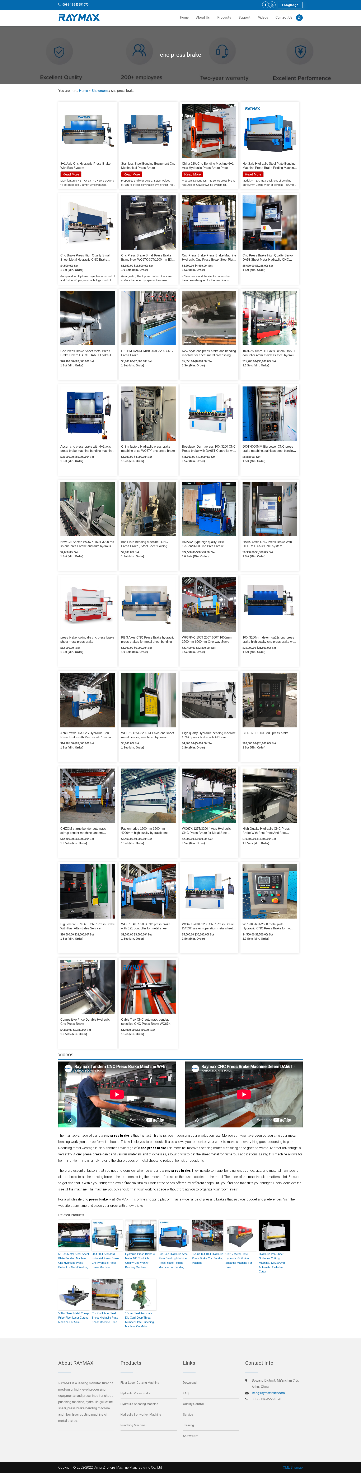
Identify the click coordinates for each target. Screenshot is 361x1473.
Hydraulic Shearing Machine (139, 1404)
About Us (203, 17)
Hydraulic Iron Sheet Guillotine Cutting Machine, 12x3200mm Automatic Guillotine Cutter (272, 1262)
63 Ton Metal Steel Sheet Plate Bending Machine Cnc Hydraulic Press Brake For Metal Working (73, 1260)
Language (290, 5)
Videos (263, 17)
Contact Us (284, 17)
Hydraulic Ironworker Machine (141, 1414)
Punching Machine (133, 1425)
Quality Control (193, 1404)
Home (184, 17)
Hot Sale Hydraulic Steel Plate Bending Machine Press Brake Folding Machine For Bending (173, 1260)
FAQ (186, 1393)
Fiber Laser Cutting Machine (140, 1383)
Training (188, 1425)
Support (244, 17)
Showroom (100, 90)
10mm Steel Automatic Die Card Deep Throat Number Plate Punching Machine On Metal (139, 1320)
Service (188, 1414)
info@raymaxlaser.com (268, 1393)
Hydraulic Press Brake (135, 1393)
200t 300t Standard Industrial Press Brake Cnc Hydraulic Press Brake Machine (105, 1260)
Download (190, 1383)
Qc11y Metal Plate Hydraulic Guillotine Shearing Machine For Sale (238, 1260)
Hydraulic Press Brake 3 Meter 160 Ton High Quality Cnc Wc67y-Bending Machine (140, 1260)
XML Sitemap (293, 1467)
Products (224, 17)
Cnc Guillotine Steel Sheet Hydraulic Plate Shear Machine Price (105, 1318)
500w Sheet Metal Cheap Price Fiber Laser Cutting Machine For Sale (73, 1318)
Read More (131, 174)
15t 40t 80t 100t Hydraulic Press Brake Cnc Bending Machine (207, 1258)
